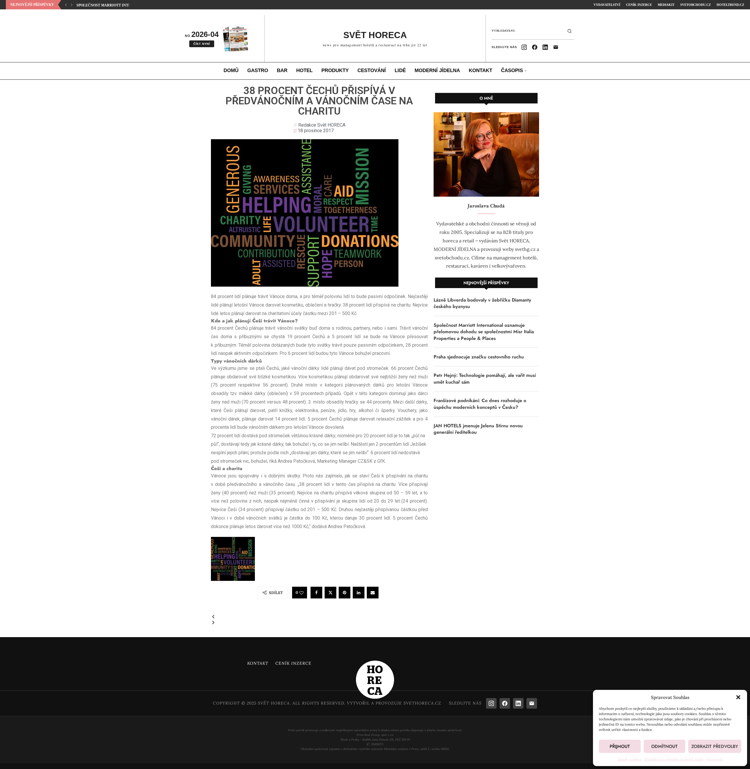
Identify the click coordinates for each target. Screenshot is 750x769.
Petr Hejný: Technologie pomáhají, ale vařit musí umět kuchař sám (485, 378)
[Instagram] (524, 47)
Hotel (304, 70)
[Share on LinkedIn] (358, 592)
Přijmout (620, 746)
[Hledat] (569, 31)
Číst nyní (201, 43)
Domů (231, 70)
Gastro (257, 70)
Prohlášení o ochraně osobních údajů (673, 759)
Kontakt (480, 70)
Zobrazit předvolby (714, 746)
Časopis (512, 70)
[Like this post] (301, 593)
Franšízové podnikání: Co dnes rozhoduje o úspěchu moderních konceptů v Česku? (480, 403)
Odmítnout (664, 746)
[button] (738, 697)
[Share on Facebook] (316, 592)
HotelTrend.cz (730, 4)
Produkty (335, 70)
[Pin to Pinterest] (344, 592)
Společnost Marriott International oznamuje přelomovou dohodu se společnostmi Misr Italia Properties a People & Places (484, 332)
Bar (282, 70)
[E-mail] (556, 47)
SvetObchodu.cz (695, 4)
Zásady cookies (629, 759)
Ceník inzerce (639, 4)
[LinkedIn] (545, 47)
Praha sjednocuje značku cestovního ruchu (122, 5)
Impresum (714, 759)
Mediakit (666, 4)
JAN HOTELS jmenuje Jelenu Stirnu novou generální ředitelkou (478, 429)
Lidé (400, 70)
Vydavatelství (607, 4)
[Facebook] (535, 47)
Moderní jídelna (437, 70)
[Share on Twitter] (330, 592)
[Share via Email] (373, 592)
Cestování (371, 70)
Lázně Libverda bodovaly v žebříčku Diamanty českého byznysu (482, 303)
